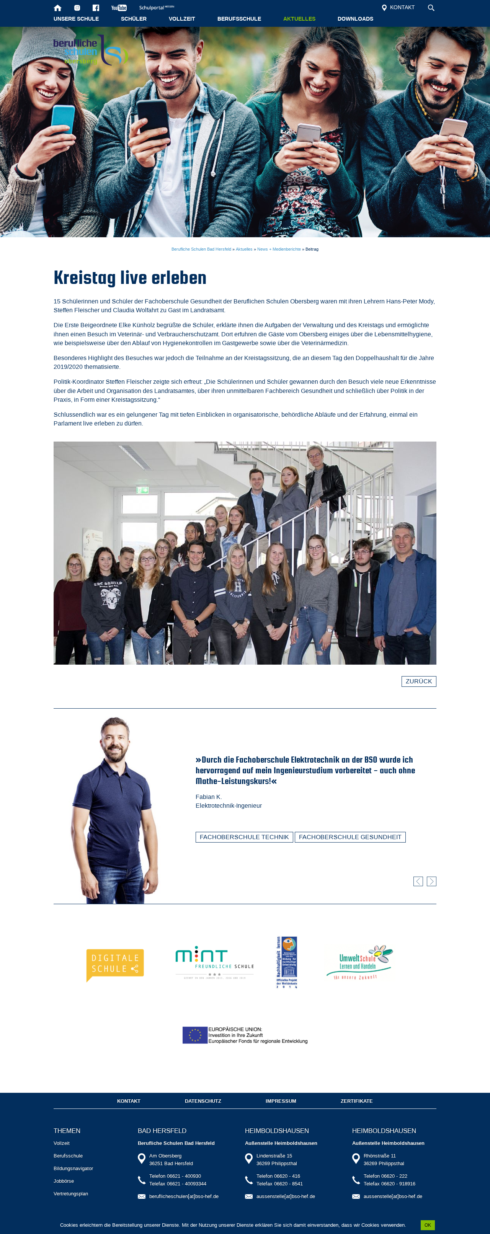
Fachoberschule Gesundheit (350, 837)
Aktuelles (299, 19)
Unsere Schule (76, 19)
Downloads (355, 19)
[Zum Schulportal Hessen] (160, 7)
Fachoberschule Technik (244, 837)
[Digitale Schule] (116, 962)
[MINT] (214, 962)
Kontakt (402, 7)
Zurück (419, 681)
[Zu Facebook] (96, 7)
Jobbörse (64, 1181)
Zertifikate (357, 1101)
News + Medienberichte (279, 249)
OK (428, 1225)
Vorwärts (431, 881)
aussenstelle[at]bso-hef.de (285, 1196)
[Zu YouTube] (119, 7)
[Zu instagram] (77, 7)
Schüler (134, 19)
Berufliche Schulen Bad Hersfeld (201, 249)
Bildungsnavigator (73, 1168)
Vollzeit (182, 19)
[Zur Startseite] (58, 7)
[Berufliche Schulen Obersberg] (91, 49)
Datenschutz (203, 1101)
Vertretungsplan (71, 1193)
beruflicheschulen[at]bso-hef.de (184, 1196)
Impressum (281, 1101)
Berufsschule (239, 19)
